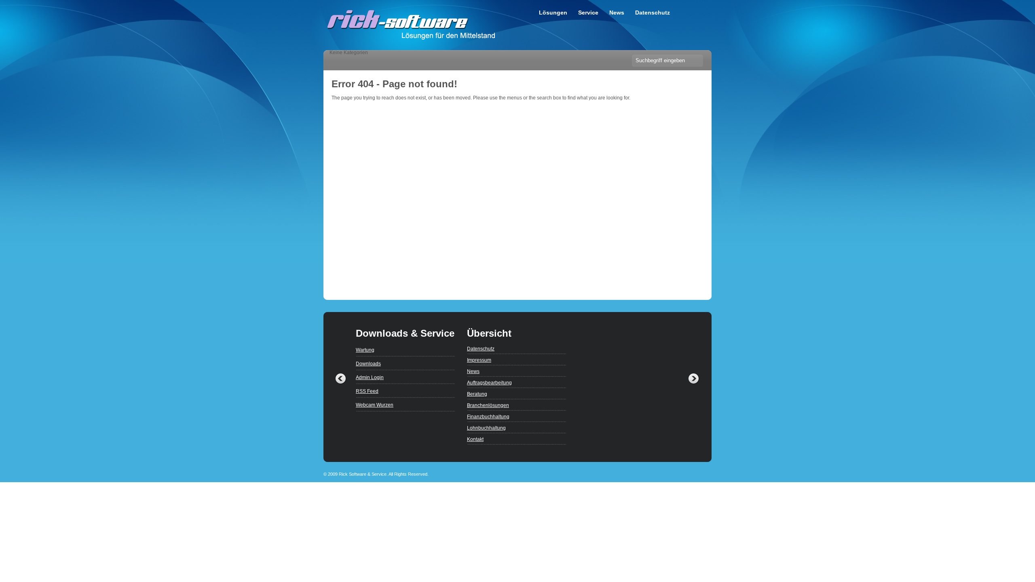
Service (588, 12)
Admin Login (370, 377)
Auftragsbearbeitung (489, 383)
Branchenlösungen (488, 405)
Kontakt (475, 439)
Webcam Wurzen (374, 405)
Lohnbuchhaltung (486, 428)
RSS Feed (367, 391)
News (616, 12)
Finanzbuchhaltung (488, 417)
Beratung (477, 394)
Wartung (365, 350)
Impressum (479, 360)
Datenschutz (652, 12)
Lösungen (553, 12)
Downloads (368, 364)
